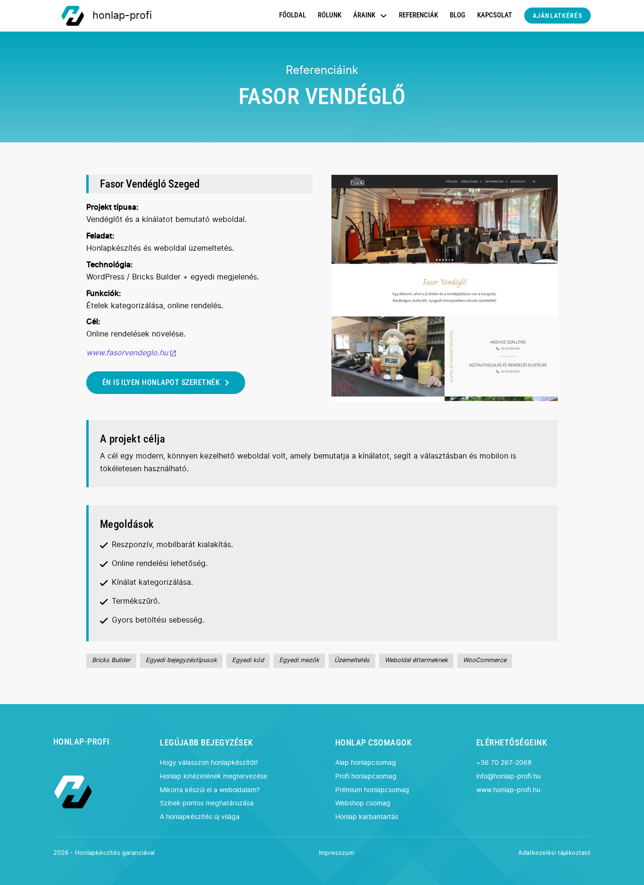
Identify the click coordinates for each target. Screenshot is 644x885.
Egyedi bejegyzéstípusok (181, 660)
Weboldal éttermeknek (416, 660)
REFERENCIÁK (418, 15)
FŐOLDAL (292, 15)
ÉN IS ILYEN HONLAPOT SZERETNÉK (161, 382)
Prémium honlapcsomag (372, 790)
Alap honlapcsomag (365, 762)
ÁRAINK (364, 15)
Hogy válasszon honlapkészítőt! (209, 762)
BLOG (457, 15)
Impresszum (336, 853)
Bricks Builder (111, 660)
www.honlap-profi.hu (508, 790)
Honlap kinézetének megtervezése (213, 776)
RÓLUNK (329, 15)
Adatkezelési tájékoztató (554, 853)
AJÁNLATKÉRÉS (557, 16)
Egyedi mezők (299, 660)
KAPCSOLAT (494, 15)
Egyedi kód (248, 660)
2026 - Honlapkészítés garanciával (104, 853)
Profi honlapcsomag (365, 776)
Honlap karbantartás (366, 816)
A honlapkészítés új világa (199, 816)
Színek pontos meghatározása (207, 803)
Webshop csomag (362, 803)
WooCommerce (484, 660)
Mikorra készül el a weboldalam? (210, 790)
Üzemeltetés (352, 660)
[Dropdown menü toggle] (383, 15)
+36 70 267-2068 (504, 762)
